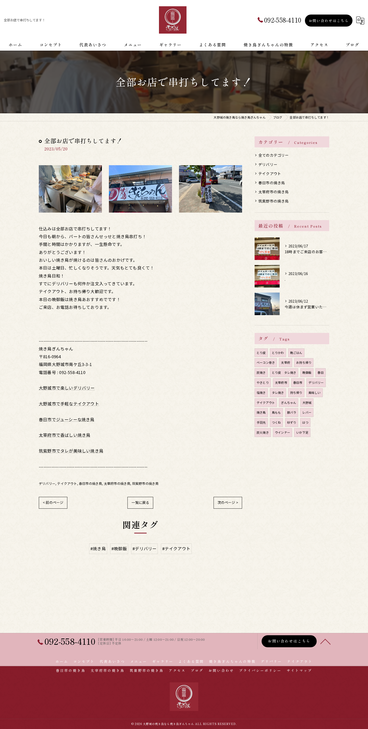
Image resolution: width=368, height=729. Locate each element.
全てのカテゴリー (273, 155)
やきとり (263, 382)
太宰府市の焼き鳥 (117, 483)
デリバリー (47, 483)
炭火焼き (263, 432)
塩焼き (261, 392)
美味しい (314, 392)
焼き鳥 (261, 412)
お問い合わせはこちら (329, 20)
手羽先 (261, 422)
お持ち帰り (303, 362)
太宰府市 (281, 382)
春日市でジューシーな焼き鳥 (67, 419)
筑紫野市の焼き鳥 (145, 483)
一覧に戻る (140, 502)
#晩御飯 (119, 548)
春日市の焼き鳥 (90, 483)
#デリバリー (144, 548)
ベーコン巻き (266, 362)
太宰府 (285, 362)
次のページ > (228, 502)
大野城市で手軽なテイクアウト (69, 404)
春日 (320, 372)
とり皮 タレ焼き (284, 372)
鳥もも (276, 412)
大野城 (307, 402)
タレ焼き (278, 392)
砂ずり (291, 422)
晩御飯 (307, 372)
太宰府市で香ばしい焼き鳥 (64, 435)
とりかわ (278, 352)
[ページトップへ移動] (325, 641)
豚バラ (291, 412)
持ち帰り (296, 392)
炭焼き (261, 372)
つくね (276, 422)
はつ (305, 422)
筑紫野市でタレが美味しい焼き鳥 (71, 451)
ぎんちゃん (288, 402)
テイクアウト (67, 483)
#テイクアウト (176, 548)
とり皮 (261, 352)
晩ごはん (296, 352)
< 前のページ (53, 502)
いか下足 (302, 432)
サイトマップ (299, 670)
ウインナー (282, 432)
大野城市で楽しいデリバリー (67, 388)
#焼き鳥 (98, 548)
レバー (306, 412)
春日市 (297, 382)
